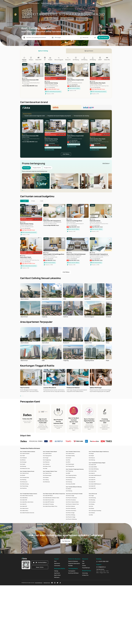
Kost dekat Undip (92, 471)
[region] (66, 181)
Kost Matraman (46, 481)
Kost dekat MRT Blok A (48, 495)
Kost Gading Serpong (70, 477)
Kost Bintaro (23, 459)
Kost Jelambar (46, 464)
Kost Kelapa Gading (70, 455)
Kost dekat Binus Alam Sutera (26, 502)
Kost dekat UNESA (93, 466)
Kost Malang (91, 504)
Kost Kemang (23, 466)
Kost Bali (91, 514)
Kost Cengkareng (47, 459)
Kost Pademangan (70, 464)
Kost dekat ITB (92, 481)
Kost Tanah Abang (24, 486)
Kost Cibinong (92, 459)
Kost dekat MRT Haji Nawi (48, 502)
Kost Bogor (91, 453)
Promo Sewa (26, 167)
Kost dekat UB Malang (93, 468)
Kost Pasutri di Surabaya (71, 497)
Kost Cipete (22, 464)
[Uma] (66, 108)
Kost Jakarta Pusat (24, 473)
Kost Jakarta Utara (70, 453)
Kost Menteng (23, 479)
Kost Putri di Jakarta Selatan (72, 502)
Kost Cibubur (46, 477)
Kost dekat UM (92, 477)
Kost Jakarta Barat (47, 453)
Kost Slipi (45, 468)
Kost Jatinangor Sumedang (95, 510)
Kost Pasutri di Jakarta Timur (72, 504)
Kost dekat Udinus (24, 510)
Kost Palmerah (46, 462)
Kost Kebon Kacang (24, 483)
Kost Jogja (91, 495)
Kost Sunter (68, 457)
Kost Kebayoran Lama (25, 468)
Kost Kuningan (23, 462)
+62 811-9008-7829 (103, 561)
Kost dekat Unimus (24, 508)
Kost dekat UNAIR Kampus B (95, 475)
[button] (105, 3)
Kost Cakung (46, 479)
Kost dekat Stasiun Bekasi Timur (50, 506)
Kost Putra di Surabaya (71, 510)
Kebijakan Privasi (47, 582)
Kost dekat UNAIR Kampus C (95, 483)
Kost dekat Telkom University (26, 495)
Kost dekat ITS (92, 479)
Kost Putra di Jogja (70, 512)
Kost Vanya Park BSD (70, 483)
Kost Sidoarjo (92, 512)
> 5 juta (41, 200)
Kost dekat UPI (92, 486)
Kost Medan (91, 508)
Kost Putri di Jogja (70, 495)
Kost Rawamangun (47, 475)
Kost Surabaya (92, 502)
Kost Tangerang (69, 471)
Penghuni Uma (47, 167)
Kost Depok (91, 455)
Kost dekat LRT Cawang (48, 504)
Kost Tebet (22, 455)
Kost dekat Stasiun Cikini (48, 499)
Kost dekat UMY (23, 506)
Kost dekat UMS (23, 499)
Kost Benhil (22, 475)
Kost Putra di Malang (70, 514)
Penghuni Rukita (37, 167)
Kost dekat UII (23, 504)
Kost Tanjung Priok (70, 466)
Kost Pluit (68, 459)
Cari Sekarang (66, 541)
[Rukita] (35, 108)
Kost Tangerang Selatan (71, 475)
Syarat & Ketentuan (38, 582)
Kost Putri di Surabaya (71, 499)
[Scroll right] (109, 71)
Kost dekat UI (92, 473)
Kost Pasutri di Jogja (70, 517)
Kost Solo (91, 506)
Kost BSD (68, 473)
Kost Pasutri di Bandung (71, 519)
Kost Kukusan (92, 457)
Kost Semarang (92, 497)
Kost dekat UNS (92, 488)
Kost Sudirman (23, 488)
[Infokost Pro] (96, 108)
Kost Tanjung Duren (47, 455)
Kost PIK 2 (68, 462)
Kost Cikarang (69, 490)
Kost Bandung (92, 499)
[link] (39, 562)
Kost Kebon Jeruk (47, 466)
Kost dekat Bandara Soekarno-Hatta (51, 497)
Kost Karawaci (69, 479)
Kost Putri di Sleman (70, 506)
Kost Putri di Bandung (71, 508)
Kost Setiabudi (23, 457)
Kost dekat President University (27, 512)
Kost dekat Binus (24, 497)
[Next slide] (110, 181)
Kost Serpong (69, 481)
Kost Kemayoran (23, 481)
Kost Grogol (45, 457)
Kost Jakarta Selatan (24, 453)
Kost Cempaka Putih (24, 477)
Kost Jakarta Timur (47, 473)
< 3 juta (24, 200)
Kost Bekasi (68, 488)
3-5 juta (33, 200)
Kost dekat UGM (92, 464)
